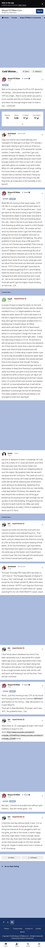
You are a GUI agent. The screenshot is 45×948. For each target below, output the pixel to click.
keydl (10, 299)
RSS (23, 932)
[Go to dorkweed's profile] (4, 135)
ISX (9, 524)
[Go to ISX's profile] (4, 525)
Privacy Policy (17, 929)
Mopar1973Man (14, 78)
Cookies (38, 929)
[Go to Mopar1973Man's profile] (4, 79)
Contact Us (29, 929)
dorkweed (12, 134)
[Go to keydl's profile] (4, 300)
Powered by (22, 938)
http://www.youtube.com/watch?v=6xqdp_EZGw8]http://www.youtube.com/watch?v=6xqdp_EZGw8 (22, 735)
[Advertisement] (22, 43)
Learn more (4, 4)
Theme (6, 929)
